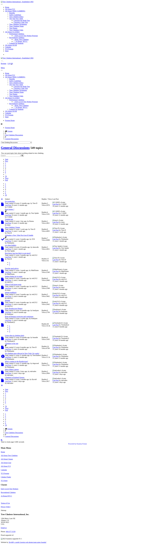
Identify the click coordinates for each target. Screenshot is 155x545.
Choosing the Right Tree (21, 20)
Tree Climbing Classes (12, 227)
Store (7, 51)
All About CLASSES (12, 32)
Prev (6, 161)
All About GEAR (11, 45)
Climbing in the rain (11, 343)
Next (6, 178)
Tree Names (13, 28)
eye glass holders (10, 245)
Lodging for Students (16, 43)
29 (6, 176)
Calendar (8, 47)
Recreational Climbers (8, 492)
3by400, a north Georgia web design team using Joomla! (27, 542)
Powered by (72, 444)
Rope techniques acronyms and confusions (19, 316)
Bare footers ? (9, 209)
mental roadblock (10, 292)
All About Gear (6, 463)
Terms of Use (5, 503)
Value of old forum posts (13, 284)
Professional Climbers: (16, 34)
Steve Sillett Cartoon (12, 369)
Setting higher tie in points (13, 276)
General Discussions (15, 148)
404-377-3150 (10, 531)
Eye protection (10, 201)
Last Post (8, 205)
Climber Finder (6, 477)
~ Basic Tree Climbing (21, 39)
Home (7, 7)
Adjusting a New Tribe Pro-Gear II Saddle (19, 235)
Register (3, 63)
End (6, 180)
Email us (4, 528)
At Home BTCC (6, 496)
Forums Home (10, 120)
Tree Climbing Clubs (16, 30)
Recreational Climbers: (16, 37)
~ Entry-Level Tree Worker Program (25, 36)
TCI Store (4, 481)
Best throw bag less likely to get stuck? (18, 253)
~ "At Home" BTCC (20, 41)
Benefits (12, 13)
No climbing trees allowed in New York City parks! (22, 353)
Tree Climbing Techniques (18, 24)
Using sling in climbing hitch (14, 335)
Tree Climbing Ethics (16, 17)
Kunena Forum (82, 444)
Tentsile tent (9, 219)
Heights (7, 300)
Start (6, 159)
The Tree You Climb (16, 19)
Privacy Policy (6, 507)
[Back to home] (17, 2)
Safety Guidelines (15, 15)
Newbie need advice (12, 268)
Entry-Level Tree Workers (9, 489)
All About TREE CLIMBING (15, 11)
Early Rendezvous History (14, 308)
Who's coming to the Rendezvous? (16, 361)
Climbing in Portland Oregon (14, 377)
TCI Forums (9, 49)
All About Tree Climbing (9, 455)
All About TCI (10, 9)
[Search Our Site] (4, 60)
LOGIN (10, 63)
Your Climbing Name (16, 26)
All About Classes (7, 459)
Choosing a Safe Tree (20, 22)
